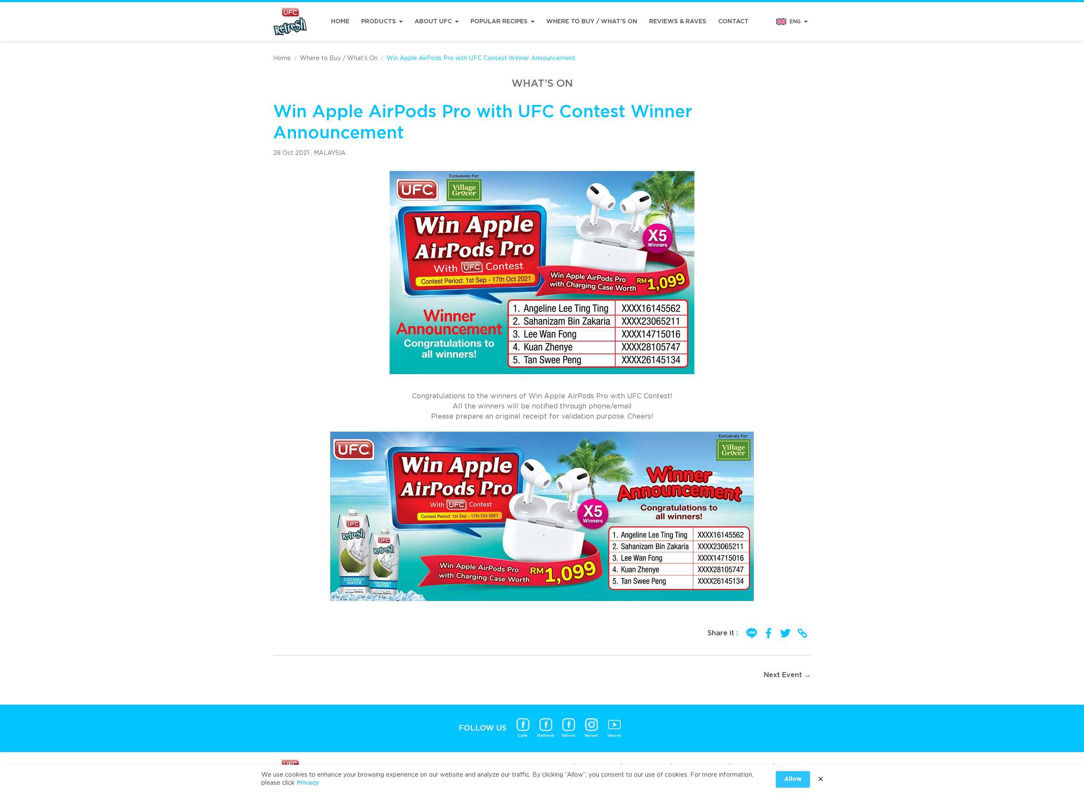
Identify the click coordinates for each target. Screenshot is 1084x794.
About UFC (433, 22)
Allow (793, 779)
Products (378, 22)
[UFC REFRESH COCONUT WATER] (290, 21)
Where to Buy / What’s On (591, 22)
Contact (733, 22)
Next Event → (787, 675)
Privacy (308, 783)
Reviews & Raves (677, 22)
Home (340, 22)
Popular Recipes (499, 22)
